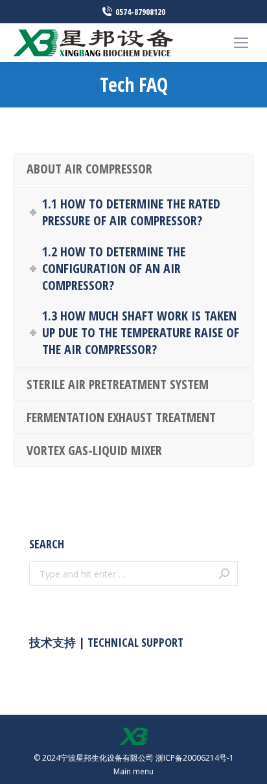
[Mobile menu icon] (241, 43)
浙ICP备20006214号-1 (195, 757)
